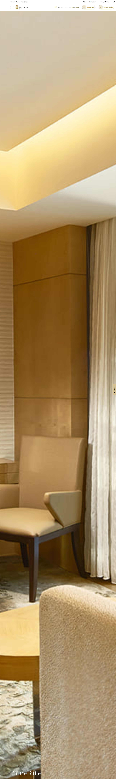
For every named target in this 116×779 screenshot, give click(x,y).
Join (73, 7)
